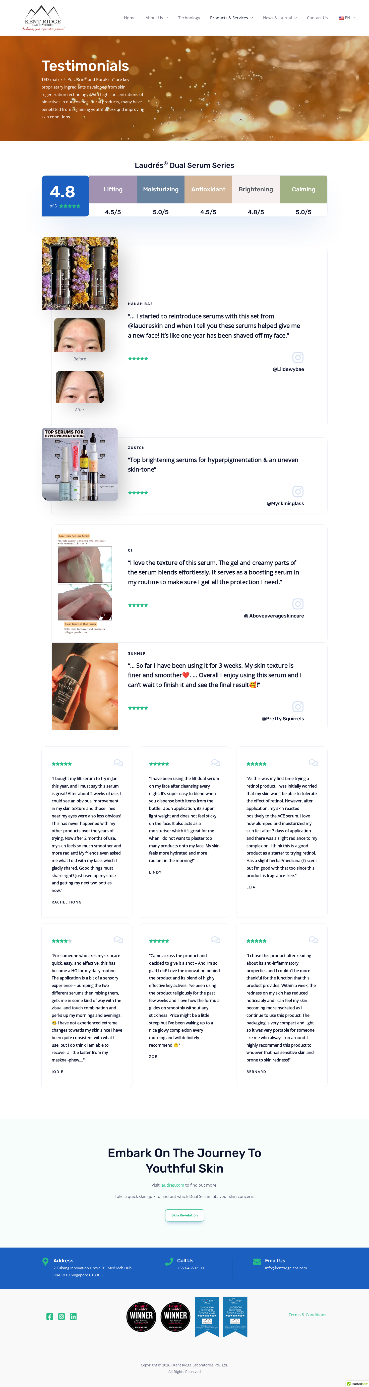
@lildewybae (288, 369)
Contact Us (317, 18)
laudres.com (172, 1185)
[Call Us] (169, 1262)
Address (63, 1261)
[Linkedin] (73, 1316)
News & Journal (277, 18)
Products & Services (229, 18)
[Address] (45, 1262)
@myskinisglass (285, 503)
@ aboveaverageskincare (274, 616)
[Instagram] (61, 1316)
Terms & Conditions (307, 1315)
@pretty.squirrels (283, 719)
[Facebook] (49, 1316)
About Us (154, 18)
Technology (189, 18)
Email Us (275, 1261)
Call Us (185, 1261)
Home (130, 18)
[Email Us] (257, 1262)
